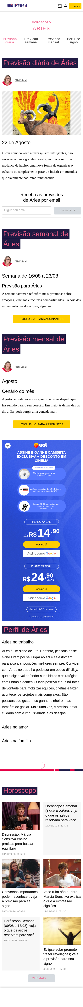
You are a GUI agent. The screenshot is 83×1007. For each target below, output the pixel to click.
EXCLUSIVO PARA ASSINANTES (42, 318)
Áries (41, 28)
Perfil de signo (73, 40)
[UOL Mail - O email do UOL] (60, 6)
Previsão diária (10, 40)
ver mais (39, 978)
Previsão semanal (31, 40)
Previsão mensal (53, 40)
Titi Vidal (21, 80)
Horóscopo (41, 22)
